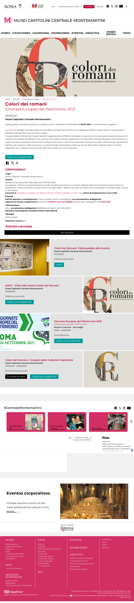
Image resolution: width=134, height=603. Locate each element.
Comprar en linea (16, 376)
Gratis (59, 264)
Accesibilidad (43, 563)
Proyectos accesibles (31, 99)
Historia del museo (14, 546)
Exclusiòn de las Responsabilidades (92, 595)
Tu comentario (44, 566)
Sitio (9, 565)
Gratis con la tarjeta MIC (19, 157)
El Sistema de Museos (15, 554)
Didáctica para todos (78, 561)
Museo (5, 33)
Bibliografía (11, 583)
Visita (127, 33)
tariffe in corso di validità (60, 202)
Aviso (104, 545)
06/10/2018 (116, 446)
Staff (7, 551)
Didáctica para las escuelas (81, 558)
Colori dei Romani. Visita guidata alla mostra (82, 248)
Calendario (40, 33)
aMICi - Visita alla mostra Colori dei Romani (32, 285)
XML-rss (128, 597)
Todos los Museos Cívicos (68, 6)
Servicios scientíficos (14, 576)
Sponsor (105, 547)
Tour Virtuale (97, 428)
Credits (110, 595)
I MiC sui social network (56, 427)
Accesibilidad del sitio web (122, 596)
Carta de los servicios (14, 556)
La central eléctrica (14, 568)
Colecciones (21, 33)
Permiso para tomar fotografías (19, 585)
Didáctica (92, 33)
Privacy (75, 595)
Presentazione (12, 544)
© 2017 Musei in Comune (59, 595)
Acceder (100, 6)
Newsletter (10, 558)
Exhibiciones (60, 33)
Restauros (10, 549)
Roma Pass (42, 554)
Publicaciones (12, 581)
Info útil (41, 544)
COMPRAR (89, 6)
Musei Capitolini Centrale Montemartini (59, 20)
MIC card (106, 202)
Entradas (41, 546)
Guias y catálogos (45, 561)
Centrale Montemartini (30, 595)
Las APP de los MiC (46, 558)
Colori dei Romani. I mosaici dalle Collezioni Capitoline (39, 360)
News (104, 542)
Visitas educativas (45, 556)
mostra (11, 130)
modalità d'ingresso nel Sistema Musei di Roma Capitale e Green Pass (50, 193)
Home (7, 99)
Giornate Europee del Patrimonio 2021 (78, 321)
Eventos (77, 33)
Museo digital (111, 33)
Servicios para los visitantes (49, 549)
